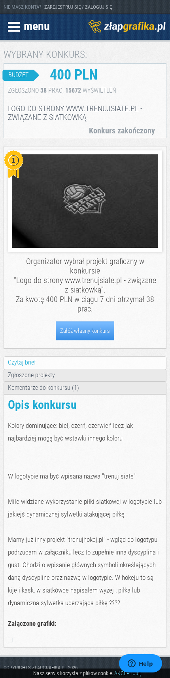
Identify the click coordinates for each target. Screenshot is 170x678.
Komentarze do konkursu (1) (43, 387)
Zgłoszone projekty (31, 375)
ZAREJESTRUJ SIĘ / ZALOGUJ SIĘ (78, 7)
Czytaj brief (22, 362)
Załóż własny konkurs (85, 330)
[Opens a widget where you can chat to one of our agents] (140, 664)
